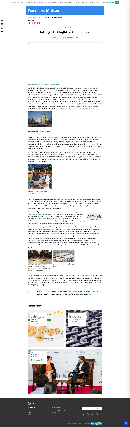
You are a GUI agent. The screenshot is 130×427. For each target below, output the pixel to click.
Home (29, 17)
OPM (68, 423)
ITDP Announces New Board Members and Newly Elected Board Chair (37, 358)
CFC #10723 (80, 423)
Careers (30, 410)
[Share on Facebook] (31, 23)
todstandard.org (71, 292)
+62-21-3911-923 (56, 409)
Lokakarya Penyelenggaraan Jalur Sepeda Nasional (37, 318)
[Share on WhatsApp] (38, 23)
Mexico (53, 37)
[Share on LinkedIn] (36, 23)
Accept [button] (117, 2)
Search (30, 414)
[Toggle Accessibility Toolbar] (126, 423)
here (57, 292)
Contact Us (32, 408)
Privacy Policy (73, 423)
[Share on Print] (41, 23)
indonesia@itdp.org (57, 407)
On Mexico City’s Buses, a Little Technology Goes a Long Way (76, 318)
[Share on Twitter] (29, 23)
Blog (34, 17)
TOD (77, 37)
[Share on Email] (33, 23)
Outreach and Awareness (66, 37)
